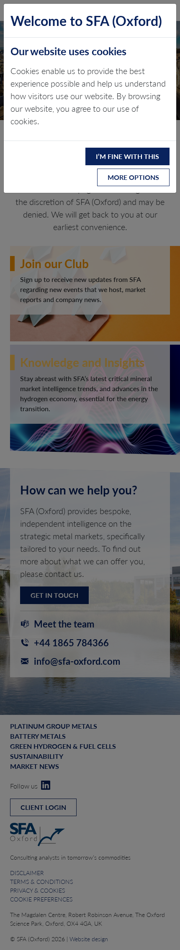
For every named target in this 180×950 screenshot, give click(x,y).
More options (133, 177)
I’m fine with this (127, 156)
